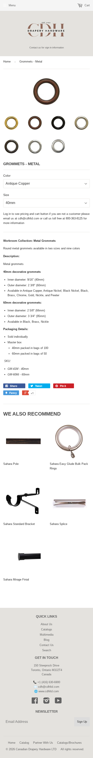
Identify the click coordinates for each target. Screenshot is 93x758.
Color (7, 175)
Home (7, 61)
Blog (46, 639)
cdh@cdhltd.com (28, 218)
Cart (87, 5)
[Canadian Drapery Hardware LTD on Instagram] (46, 702)
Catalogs (46, 629)
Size (6, 195)
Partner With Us (43, 742)
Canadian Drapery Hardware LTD (36, 749)
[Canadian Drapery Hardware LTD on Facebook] (35, 702)
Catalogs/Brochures (69, 742)
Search (46, 650)
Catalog (24, 742)
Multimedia (46, 634)
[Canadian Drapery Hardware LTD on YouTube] (58, 702)
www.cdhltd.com (48, 691)
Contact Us (47, 645)
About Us (46, 624)
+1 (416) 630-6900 (48, 682)
